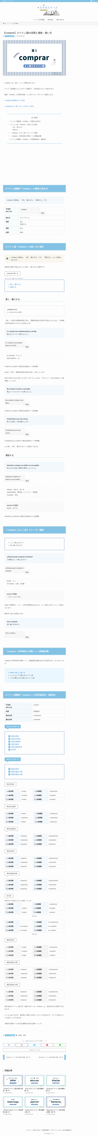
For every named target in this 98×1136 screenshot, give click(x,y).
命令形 (13, 749)
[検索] (93, 1)
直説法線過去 (15, 741)
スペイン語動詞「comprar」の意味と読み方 (25, 121)
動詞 (24, 1035)
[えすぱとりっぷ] (49, 10)
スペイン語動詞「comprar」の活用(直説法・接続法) (28, 139)
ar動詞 (20, 1035)
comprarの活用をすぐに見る (15, 100)
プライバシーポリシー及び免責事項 (61, 1130)
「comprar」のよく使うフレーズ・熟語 (23, 133)
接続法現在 (15, 769)
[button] (9, 1045)
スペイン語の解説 (9, 36)
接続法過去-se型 (17, 774)
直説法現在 (15, 736)
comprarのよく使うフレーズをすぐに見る (19, 106)
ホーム (29, 1130)
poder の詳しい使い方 (17, 672)
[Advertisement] (34, 163)
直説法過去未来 (16, 747)
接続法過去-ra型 (16, 771)
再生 (42, 213)
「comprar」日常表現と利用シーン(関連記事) (25, 136)
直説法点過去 (15, 739)
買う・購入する (17, 127)
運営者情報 (45, 1130)
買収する (15, 130)
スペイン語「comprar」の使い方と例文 (23, 124)
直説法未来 (15, 744)
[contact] (91, 1)
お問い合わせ (37, 1130)
